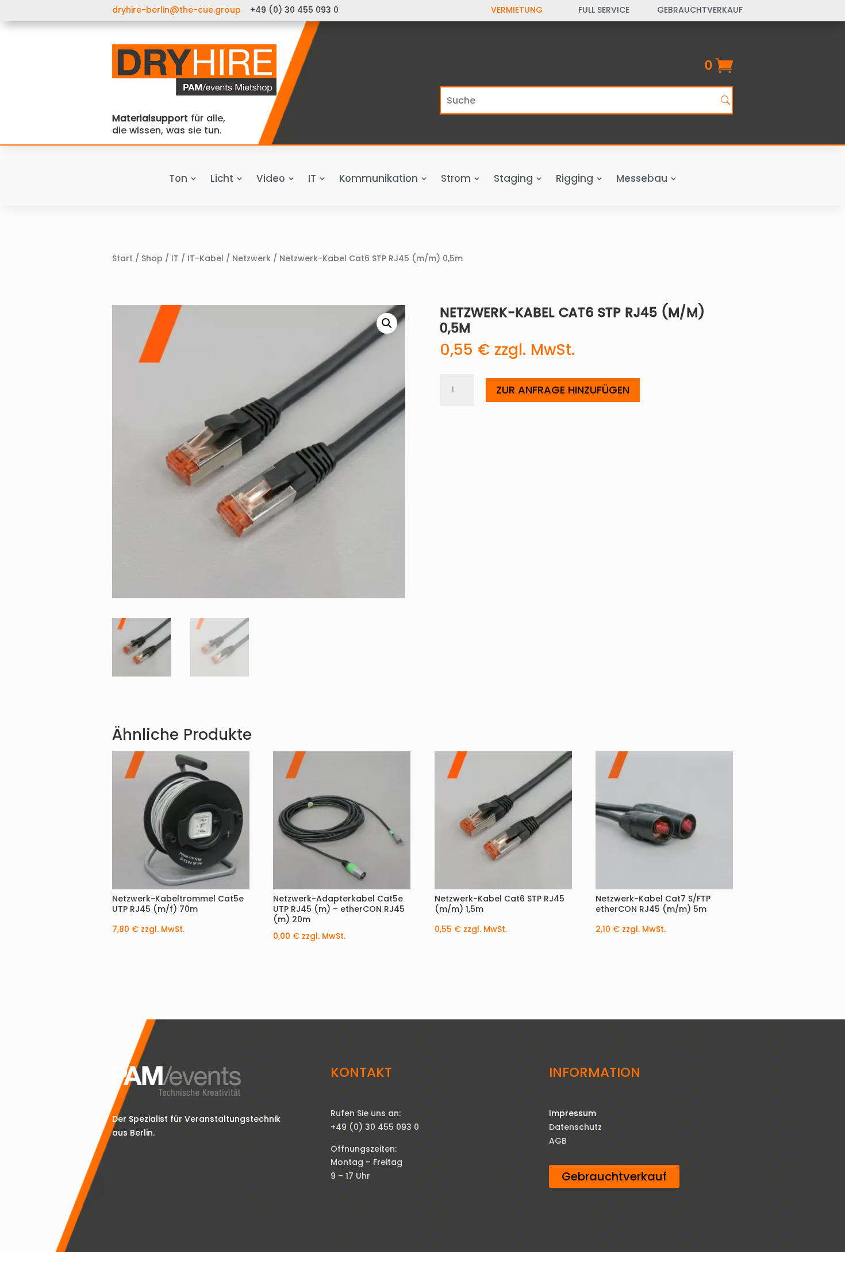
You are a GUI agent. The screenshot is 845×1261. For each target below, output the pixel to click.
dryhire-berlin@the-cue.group (176, 10)
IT (175, 258)
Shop (152, 258)
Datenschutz (575, 1127)
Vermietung (517, 10)
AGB (558, 1141)
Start (122, 258)
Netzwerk (251, 258)
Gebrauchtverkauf (614, 1176)
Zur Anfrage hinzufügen (562, 390)
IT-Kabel (205, 258)
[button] (387, 323)
